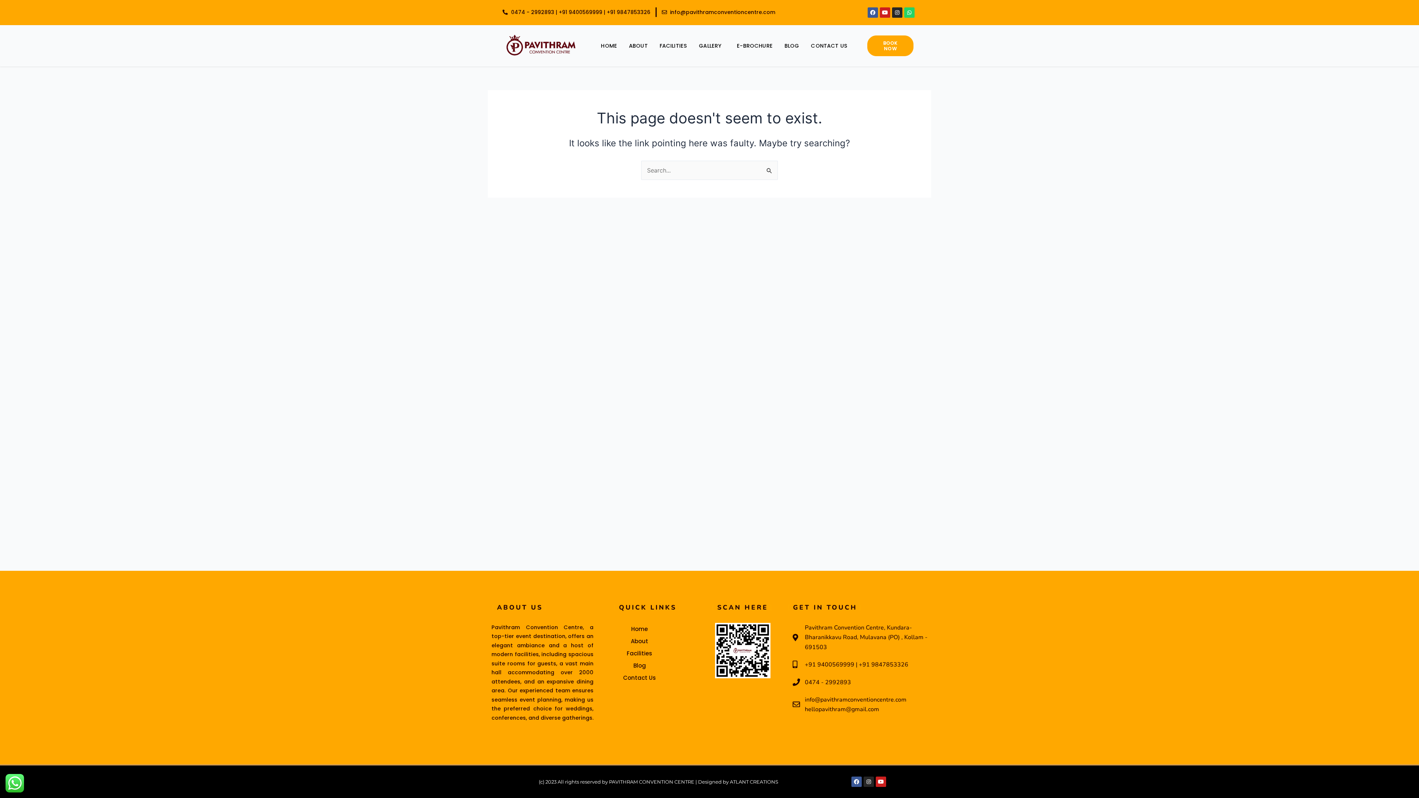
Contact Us (829, 46)
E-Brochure (755, 46)
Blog (792, 46)
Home (609, 46)
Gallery (710, 46)
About (638, 46)
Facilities (673, 46)
